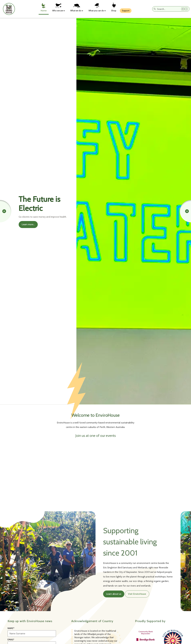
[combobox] (171, 9)
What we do (75, 10)
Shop (113, 10)
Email (11, 639)
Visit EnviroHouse (137, 593)
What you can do (96, 10)
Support (125, 10)
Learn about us (113, 593)
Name (11, 628)
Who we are (57, 10)
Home (44, 10)
